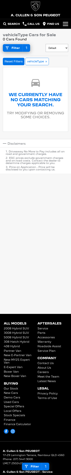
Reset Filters (14, 61)
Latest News (46, 381)
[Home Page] (35, 6)
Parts (41, 333)
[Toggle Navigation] (65, 24)
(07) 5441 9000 (23, 459)
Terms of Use (47, 398)
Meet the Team (48, 376)
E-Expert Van (13, 367)
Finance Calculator (17, 424)
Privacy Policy (47, 393)
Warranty (44, 341)
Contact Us (45, 363)
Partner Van (12, 351)
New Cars (11, 393)
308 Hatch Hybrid (16, 341)
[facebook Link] (6, 431)
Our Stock (11, 388)
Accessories (46, 337)
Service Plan (46, 351)
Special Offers (14, 406)
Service (42, 328)
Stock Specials (14, 415)
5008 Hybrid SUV (16, 337)
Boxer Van (11, 371)
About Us (44, 367)
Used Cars (11, 402)
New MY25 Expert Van (17, 361)
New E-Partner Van (17, 355)
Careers (43, 372)
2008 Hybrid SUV (16, 328)
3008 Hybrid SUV (16, 333)
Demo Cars (12, 397)
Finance (9, 420)
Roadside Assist (49, 346)
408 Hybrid (12, 346)
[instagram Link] (12, 431)
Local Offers (12, 411)
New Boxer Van (15, 376)
